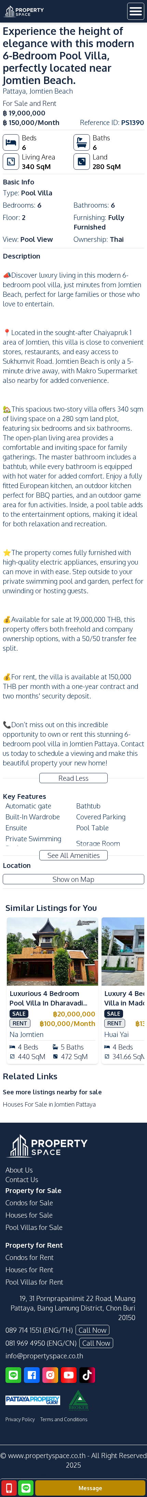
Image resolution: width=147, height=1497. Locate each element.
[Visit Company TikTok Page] (87, 1375)
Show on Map (73, 879)
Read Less (73, 778)
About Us (19, 1169)
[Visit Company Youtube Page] (69, 1375)
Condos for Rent (29, 1257)
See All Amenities (74, 855)
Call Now (92, 1330)
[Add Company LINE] (13, 1375)
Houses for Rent (29, 1269)
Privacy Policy (20, 1419)
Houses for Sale (29, 1214)
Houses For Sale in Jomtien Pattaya (49, 1104)
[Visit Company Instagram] (50, 1375)
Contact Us (21, 1179)
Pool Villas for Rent (34, 1281)
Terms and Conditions (64, 1419)
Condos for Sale (29, 1202)
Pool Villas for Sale (34, 1227)
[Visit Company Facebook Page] (32, 1375)
